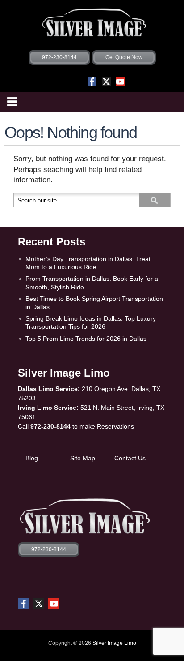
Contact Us (130, 458)
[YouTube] (120, 81)
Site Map (82, 458)
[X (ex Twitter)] (106, 81)
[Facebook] (92, 81)
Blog (31, 458)
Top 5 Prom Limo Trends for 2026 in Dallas (85, 338)
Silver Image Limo (114, 643)
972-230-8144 (50, 426)
